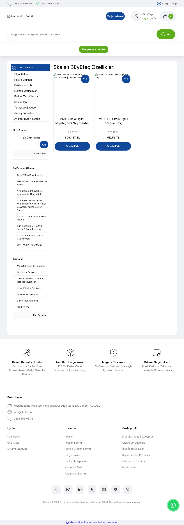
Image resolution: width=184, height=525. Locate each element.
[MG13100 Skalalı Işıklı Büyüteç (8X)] (113, 92)
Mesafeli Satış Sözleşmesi (138, 436)
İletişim (69, 436)
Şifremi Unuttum (17, 448)
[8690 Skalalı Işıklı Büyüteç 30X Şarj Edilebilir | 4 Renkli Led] (72, 92)
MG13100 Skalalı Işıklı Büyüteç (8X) (113, 121)
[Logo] (21, 16)
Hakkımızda (129, 467)
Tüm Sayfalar (39, 315)
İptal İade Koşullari (133, 448)
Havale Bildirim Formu (78, 448)
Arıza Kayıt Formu (75, 473)
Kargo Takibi (72, 455)
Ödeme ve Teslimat (134, 461)
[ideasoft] (73, 522)
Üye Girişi (13, 442)
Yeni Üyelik (13, 436)
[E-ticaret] (91, 522)
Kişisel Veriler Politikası (136, 455)
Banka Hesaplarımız (77, 461)
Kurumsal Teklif (74, 467)
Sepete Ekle (72, 146)
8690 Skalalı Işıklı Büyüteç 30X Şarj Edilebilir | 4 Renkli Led (72, 121)
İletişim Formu (73, 442)
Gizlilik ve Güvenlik (133, 442)
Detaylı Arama (38, 153)
